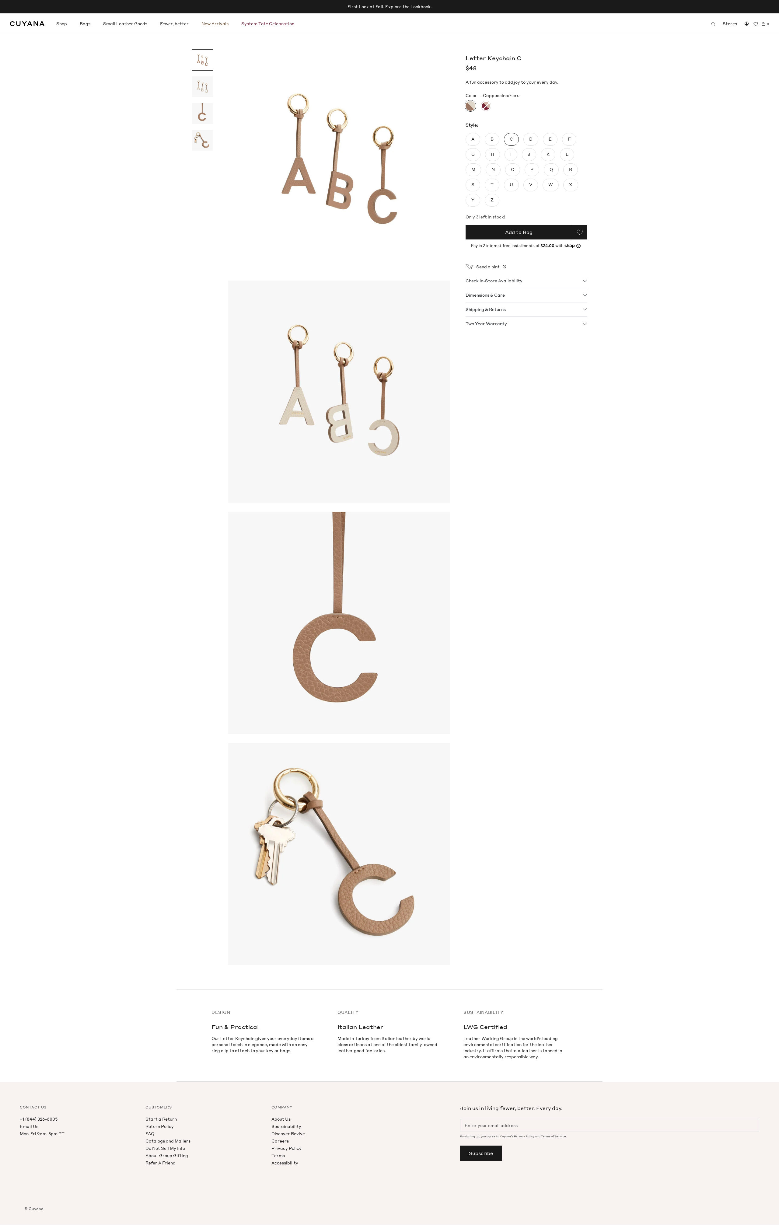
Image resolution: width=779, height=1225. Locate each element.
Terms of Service (553, 1136)
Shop (61, 23)
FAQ (149, 1133)
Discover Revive (288, 1133)
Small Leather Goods (125, 23)
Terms (278, 1155)
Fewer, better (174, 23)
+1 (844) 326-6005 (39, 1119)
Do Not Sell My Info (165, 1148)
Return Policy (159, 1126)
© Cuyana (34, 1208)
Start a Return (161, 1119)
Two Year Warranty (486, 323)
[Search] (713, 23)
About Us (281, 1119)
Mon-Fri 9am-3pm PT (42, 1133)
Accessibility (284, 1162)
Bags (85, 23)
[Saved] (756, 24)
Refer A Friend (160, 1162)
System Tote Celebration (267, 23)
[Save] (579, 232)
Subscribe (481, 1153)
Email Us (29, 1126)
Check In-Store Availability (494, 280)
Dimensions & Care (485, 295)
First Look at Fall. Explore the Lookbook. (390, 6)
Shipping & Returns (486, 309)
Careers (280, 1140)
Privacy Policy (286, 1148)
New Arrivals (215, 23)
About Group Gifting (166, 1155)
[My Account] (747, 24)
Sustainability (286, 1126)
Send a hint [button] (488, 266)
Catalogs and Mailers (167, 1140)
